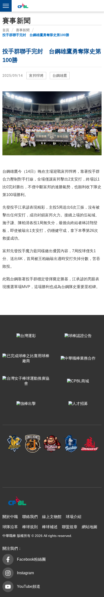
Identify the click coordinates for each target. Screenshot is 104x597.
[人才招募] (78, 404)
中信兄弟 (14, 443)
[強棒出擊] (26, 404)
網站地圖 (89, 527)
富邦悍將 (36, 75)
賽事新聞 (23, 30)
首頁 (5, 30)
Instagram (25, 573)
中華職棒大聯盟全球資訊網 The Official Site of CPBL (22, 6)
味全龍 (90, 443)
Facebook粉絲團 (31, 559)
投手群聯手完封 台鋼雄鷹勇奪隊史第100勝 (35, 35)
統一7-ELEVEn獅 (33, 443)
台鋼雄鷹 (59, 75)
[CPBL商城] (78, 381)
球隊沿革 (10, 527)
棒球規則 (30, 527)
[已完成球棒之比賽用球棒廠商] (26, 358)
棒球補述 (50, 527)
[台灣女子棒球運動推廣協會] (26, 381)
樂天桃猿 (52, 443)
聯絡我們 (30, 517)
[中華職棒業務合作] (78, 358)
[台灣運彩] (26, 336)
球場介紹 (73, 517)
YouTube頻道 (28, 586)
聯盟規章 (69, 527)
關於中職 (10, 517)
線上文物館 (51, 517)
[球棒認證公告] (78, 336)
